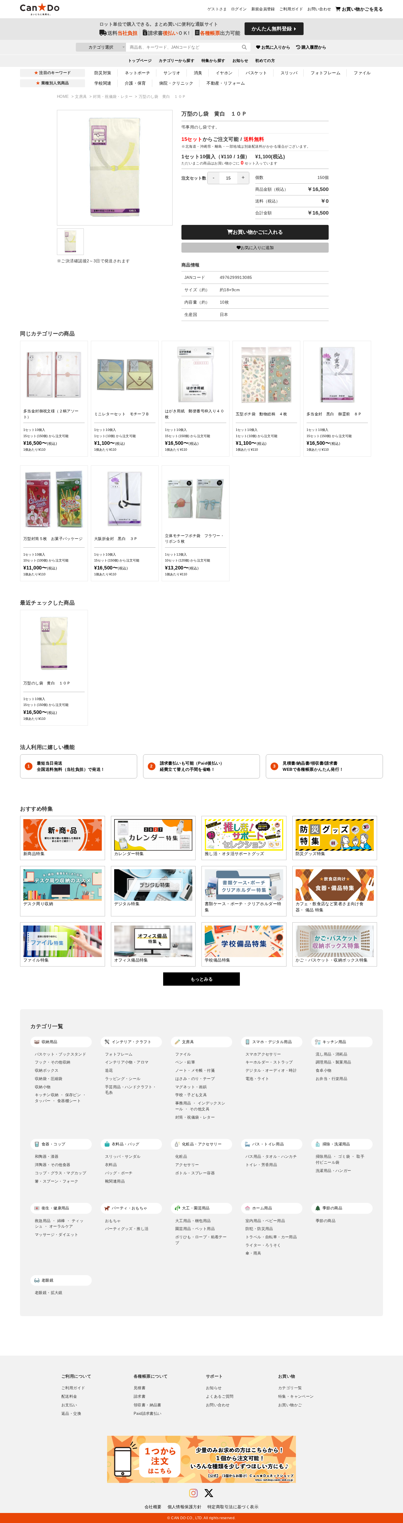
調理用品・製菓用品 (333, 1062)
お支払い (69, 1405)
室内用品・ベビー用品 (265, 1221)
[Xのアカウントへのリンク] (209, 1493)
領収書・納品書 (147, 1405)
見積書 (139, 1388)
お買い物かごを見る (362, 8)
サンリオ (172, 72)
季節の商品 (325, 1221)
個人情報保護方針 (185, 1506)
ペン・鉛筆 (185, 1062)
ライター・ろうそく (263, 1245)
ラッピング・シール (123, 1078)
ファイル (362, 72)
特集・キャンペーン (296, 1396)
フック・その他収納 (53, 1062)
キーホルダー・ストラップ (269, 1062)
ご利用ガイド (291, 9)
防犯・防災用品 (259, 1228)
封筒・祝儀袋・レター (113, 97)
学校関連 (103, 83)
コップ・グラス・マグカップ (60, 1173)
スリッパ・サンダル (123, 1156)
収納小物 (43, 1087)
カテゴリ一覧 (290, 1388)
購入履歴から (314, 47)
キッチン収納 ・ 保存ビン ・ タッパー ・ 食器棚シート (60, 1098)
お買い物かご (290, 1405)
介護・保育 (135, 83)
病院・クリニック (176, 83)
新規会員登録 (263, 9)
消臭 (198, 72)
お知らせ (240, 61)
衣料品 (111, 1165)
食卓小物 (324, 1070)
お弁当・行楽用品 (331, 1078)
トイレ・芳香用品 (261, 1165)
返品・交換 (71, 1414)
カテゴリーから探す (176, 61)
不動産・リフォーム (226, 83)
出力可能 (220, 33)
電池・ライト (257, 1078)
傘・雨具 (253, 1253)
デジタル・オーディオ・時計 (271, 1070)
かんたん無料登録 (272, 29)
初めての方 (265, 61)
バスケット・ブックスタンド (60, 1054)
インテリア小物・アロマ (126, 1062)
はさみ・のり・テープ (195, 1078)
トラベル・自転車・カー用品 (271, 1237)
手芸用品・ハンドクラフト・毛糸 (130, 1090)
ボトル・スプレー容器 (195, 1173)
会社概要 (153, 1506)
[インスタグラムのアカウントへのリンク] (193, 1493)
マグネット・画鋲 (191, 1087)
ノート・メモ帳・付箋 (195, 1070)
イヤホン (224, 72)
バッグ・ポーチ (119, 1173)
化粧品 (181, 1156)
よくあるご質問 (220, 1396)
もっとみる (202, 979)
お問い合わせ (319, 9)
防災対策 (103, 72)
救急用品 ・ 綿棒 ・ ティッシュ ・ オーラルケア (59, 1224)
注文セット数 (193, 178)
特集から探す (213, 61)
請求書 (139, 1396)
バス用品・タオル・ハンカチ (271, 1156)
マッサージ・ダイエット (56, 1234)
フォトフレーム (325, 72)
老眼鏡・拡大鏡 (49, 1292)
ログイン (239, 9)
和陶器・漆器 (46, 1156)
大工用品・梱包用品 (193, 1221)
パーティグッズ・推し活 (126, 1228)
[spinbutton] (228, 178)
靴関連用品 (115, 1181)
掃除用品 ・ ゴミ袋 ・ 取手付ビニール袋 (340, 1159)
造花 (109, 1070)
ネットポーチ (137, 72)
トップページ (140, 61)
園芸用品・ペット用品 (195, 1228)
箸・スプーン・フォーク (56, 1181)
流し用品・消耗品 (331, 1054)
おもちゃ (113, 1221)
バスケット (256, 72)
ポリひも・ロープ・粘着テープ (201, 1240)
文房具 (81, 97)
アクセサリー (187, 1165)
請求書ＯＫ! (169, 33)
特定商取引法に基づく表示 (232, 1506)
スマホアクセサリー (263, 1054)
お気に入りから (275, 47)
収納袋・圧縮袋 (49, 1078)
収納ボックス (46, 1070)
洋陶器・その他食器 (53, 1165)
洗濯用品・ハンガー (333, 1170)
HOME (63, 97)
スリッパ (289, 72)
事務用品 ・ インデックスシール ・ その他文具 (200, 1106)
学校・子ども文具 (191, 1095)
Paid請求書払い (147, 1414)
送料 (122, 33)
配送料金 (69, 1396)
